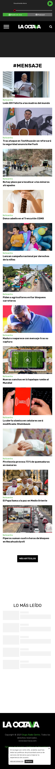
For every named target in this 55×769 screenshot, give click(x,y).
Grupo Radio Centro (31, 735)
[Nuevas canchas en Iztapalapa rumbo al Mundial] (27, 360)
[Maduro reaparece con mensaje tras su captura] (27, 319)
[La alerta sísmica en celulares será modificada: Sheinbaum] (27, 401)
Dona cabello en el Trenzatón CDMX (23, 218)
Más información (16, 761)
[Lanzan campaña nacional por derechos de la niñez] (27, 237)
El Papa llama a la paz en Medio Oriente (25, 500)
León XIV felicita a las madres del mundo (26, 103)
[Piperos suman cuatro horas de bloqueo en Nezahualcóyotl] (27, 519)
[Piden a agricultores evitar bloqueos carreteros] (27, 278)
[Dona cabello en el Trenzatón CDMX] (23, 201)
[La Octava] (29, 26)
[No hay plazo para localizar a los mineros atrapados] (27, 162)
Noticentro (8, 100)
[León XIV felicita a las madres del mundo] (26, 84)
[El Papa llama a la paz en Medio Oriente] (25, 482)
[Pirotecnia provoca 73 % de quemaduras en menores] (27, 442)
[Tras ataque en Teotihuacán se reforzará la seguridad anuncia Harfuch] (27, 121)
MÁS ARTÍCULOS (27, 558)
